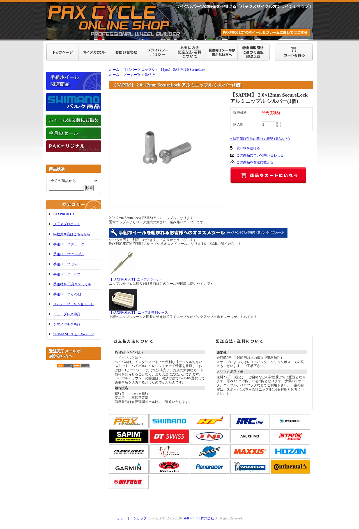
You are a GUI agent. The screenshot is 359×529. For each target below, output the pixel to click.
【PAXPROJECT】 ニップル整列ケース (138, 312)
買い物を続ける (248, 148)
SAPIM (150, 75)
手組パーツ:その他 (67, 294)
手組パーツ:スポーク (68, 244)
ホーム (114, 70)
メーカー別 (132, 75)
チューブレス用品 (66, 314)
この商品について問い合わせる (260, 155)
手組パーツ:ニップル (68, 254)
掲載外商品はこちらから (71, 234)
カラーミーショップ (131, 518)
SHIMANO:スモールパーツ (73, 334)
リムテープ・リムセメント (73, 304)
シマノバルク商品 (66, 324)
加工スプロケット (66, 224)
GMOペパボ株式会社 (198, 518)
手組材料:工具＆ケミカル (72, 284)
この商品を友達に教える (254, 162)
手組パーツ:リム (65, 264)
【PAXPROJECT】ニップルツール (134, 279)
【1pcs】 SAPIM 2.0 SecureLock (182, 70)
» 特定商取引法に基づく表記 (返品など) (260, 139)
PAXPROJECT (63, 214)
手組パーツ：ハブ (66, 274)
